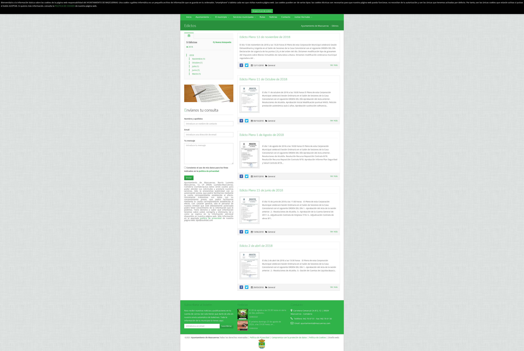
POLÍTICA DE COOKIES (65, 6)
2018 (190, 47)
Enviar (189, 177)
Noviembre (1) (198, 59)
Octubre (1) (197, 62)
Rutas (262, 17)
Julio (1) (195, 66)
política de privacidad (209, 171)
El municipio (221, 17)
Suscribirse (226, 326)
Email (186, 129)
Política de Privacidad (259, 337)
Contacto (285, 17)
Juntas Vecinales (302, 17)
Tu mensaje (189, 140)
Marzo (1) (196, 73)
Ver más (334, 65)
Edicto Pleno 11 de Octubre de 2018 (263, 79)
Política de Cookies (317, 337)
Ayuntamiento (202, 17)
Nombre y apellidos (193, 118)
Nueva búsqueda (223, 42)
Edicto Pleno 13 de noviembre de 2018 (265, 37)
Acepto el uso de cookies (262, 11)
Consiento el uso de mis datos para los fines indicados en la (206, 169)
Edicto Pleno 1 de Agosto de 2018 (262, 134)
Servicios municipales (243, 17)
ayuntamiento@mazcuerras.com (315, 323)
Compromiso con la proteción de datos (289, 337)
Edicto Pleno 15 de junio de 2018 (261, 190)
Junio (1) (196, 70)
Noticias (273, 17)
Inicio (188, 17)
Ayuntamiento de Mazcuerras (315, 25)
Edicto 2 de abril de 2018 (256, 245)
